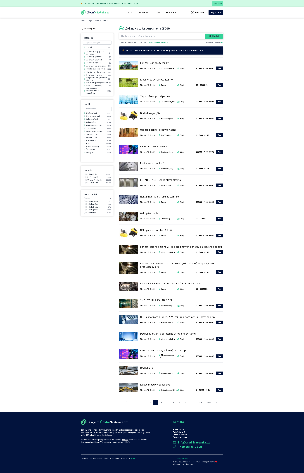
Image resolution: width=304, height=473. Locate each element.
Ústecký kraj (166, 185)
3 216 (199, 402)
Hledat (215, 36)
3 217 (209, 402)
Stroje (182, 68)
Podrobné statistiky (213, 42)
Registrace (216, 12)
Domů (83, 21)
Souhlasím (218, 4)
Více (219, 68)
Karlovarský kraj (167, 118)
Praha (163, 85)
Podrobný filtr (90, 29)
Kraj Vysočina (166, 135)
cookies (125, 440)
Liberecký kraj (166, 306)
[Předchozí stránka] (126, 402)
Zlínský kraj (165, 219)
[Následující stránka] (216, 402)
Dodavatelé (143, 12)
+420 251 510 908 (189, 446)
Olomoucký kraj (167, 169)
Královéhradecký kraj (169, 390)
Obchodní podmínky (180, 458)
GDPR (133, 458)
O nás (157, 12)
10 (186, 402)
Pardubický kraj (167, 152)
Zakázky (128, 12)
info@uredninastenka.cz (193, 442)
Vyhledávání (94, 21)
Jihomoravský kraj (168, 102)
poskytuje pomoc (199, 462)
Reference (171, 12)
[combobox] (162, 36)
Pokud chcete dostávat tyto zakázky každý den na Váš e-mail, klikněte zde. (165, 50)
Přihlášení (199, 12)
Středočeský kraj (167, 68)
